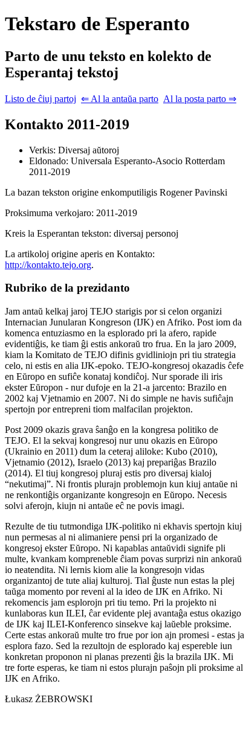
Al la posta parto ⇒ (199, 99)
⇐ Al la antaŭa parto (119, 99)
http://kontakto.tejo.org (48, 265)
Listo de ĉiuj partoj (40, 99)
